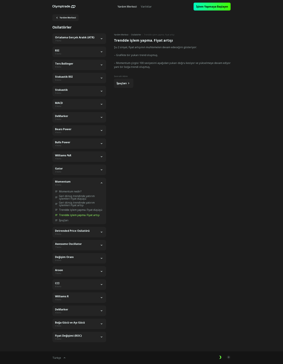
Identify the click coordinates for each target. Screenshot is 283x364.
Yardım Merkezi (121, 34)
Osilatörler (136, 34)
